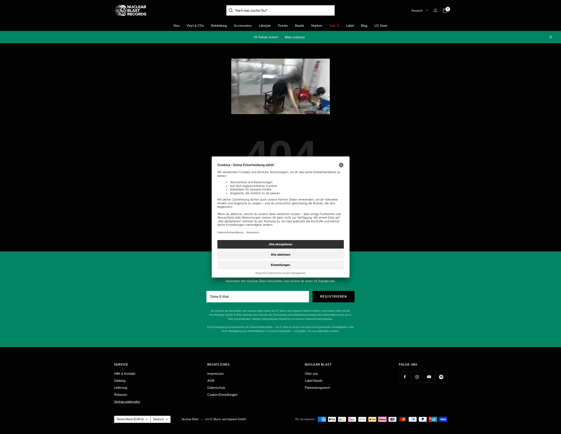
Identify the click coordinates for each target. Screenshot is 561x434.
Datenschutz (216, 387)
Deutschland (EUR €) (130, 419)
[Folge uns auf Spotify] (441, 377)
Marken (316, 25)
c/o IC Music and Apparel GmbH (225, 419)
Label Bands (314, 380)
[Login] (435, 10)
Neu (176, 25)
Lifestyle (265, 25)
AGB (210, 380)
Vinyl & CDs (195, 25)
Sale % (334, 25)
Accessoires (243, 25)
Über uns (311, 373)
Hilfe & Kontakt (124, 373)
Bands (299, 25)
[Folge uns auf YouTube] (429, 377)
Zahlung (119, 380)
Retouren (120, 394)
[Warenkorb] (445, 11)
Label (350, 25)
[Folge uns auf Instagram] (417, 377)
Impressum (215, 373)
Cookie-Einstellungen (222, 394)
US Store (380, 25)
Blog (364, 25)
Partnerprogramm (317, 387)
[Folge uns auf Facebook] (405, 377)
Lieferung (120, 387)
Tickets (283, 25)
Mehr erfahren (295, 37)
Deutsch (417, 10)
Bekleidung (219, 25)
